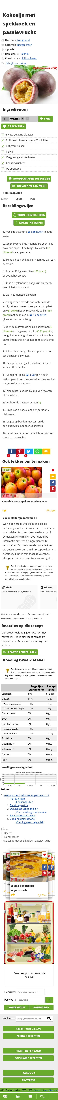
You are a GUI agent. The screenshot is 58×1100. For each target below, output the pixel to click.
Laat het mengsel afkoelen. (21, 294)
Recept (8, 833)
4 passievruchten (16, 163)
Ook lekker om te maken (24, 808)
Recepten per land (28, 1050)
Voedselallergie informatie (31, 812)
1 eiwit (9, 151)
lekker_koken (29, 58)
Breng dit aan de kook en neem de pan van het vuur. (29, 262)
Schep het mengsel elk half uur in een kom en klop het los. (26, 365)
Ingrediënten (17, 798)
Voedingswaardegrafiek (29, 822)
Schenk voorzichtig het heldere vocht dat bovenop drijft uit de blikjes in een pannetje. (28, 248)
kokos (40, 331)
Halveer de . (24, 402)
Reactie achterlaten (22, 652)
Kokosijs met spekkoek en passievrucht (26, 795)
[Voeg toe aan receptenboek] (53, 476)
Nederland (23, 40)
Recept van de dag (28, 1028)
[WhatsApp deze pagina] (38, 451)
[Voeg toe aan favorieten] (53, 470)
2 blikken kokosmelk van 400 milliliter (27, 140)
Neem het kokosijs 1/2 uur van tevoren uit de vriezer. (27, 393)
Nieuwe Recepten (28, 1036)
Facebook (28, 1073)
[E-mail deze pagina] (46, 451)
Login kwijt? (16, 1007)
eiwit (10, 310)
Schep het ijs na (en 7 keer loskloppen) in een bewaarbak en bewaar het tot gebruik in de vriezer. (29, 379)
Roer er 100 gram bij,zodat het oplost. (24, 273)
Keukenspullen (24, 802)
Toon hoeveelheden (31, 215)
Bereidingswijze (19, 805)
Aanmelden (41, 1007)
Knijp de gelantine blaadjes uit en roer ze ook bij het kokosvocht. (28, 285)
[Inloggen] (49, 1000)
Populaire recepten (28, 1058)
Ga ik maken (15, 126)
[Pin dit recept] (20, 451)
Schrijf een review (16, 63)
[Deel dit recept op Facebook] (12, 451)
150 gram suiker (15, 146)
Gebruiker (10, 992)
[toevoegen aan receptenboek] (51, 862)
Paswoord (10, 999)
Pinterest (28, 1080)
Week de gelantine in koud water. (27, 234)
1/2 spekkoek (13, 168)
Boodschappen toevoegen (31, 178)
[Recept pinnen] (53, 489)
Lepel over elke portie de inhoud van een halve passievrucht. (28, 435)
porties (11, 49)
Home (4, 829)
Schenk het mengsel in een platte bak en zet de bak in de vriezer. (27, 353)
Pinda (9, 587)
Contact (36, 1090)
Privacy (44, 1090)
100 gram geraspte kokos (20, 157)
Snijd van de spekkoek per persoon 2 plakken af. (26, 412)
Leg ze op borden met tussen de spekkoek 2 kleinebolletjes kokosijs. (23, 424)
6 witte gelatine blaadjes (20, 134)
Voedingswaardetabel (22, 819)
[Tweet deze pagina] (29, 451)
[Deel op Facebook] (53, 483)
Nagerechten (24, 44)
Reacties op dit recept (22, 815)
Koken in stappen (31, 222)
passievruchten (30, 402)
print (48, 118)
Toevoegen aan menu (31, 186)
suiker (36, 271)
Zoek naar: (9, 1018)
